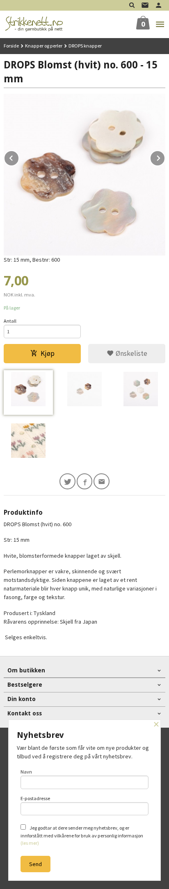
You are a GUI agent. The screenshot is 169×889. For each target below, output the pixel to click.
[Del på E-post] (102, 481)
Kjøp (48, 353)
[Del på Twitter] (67, 481)
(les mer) (30, 843)
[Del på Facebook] (85, 481)
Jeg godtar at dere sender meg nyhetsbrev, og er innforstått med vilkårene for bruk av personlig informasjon (82, 835)
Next (164, 157)
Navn (26, 772)
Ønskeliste (130, 353)
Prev (18, 157)
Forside (11, 46)
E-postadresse (35, 798)
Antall (10, 321)
